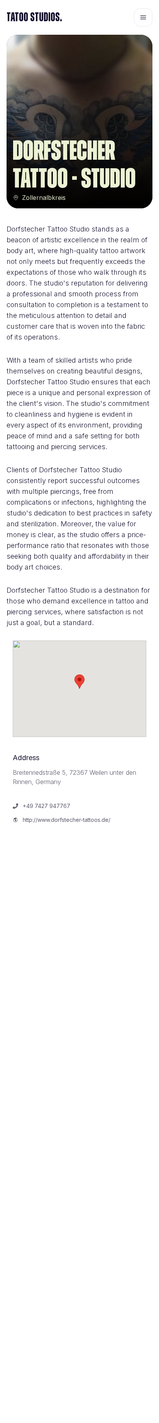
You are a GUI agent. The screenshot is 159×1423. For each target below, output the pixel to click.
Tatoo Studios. (34, 17)
